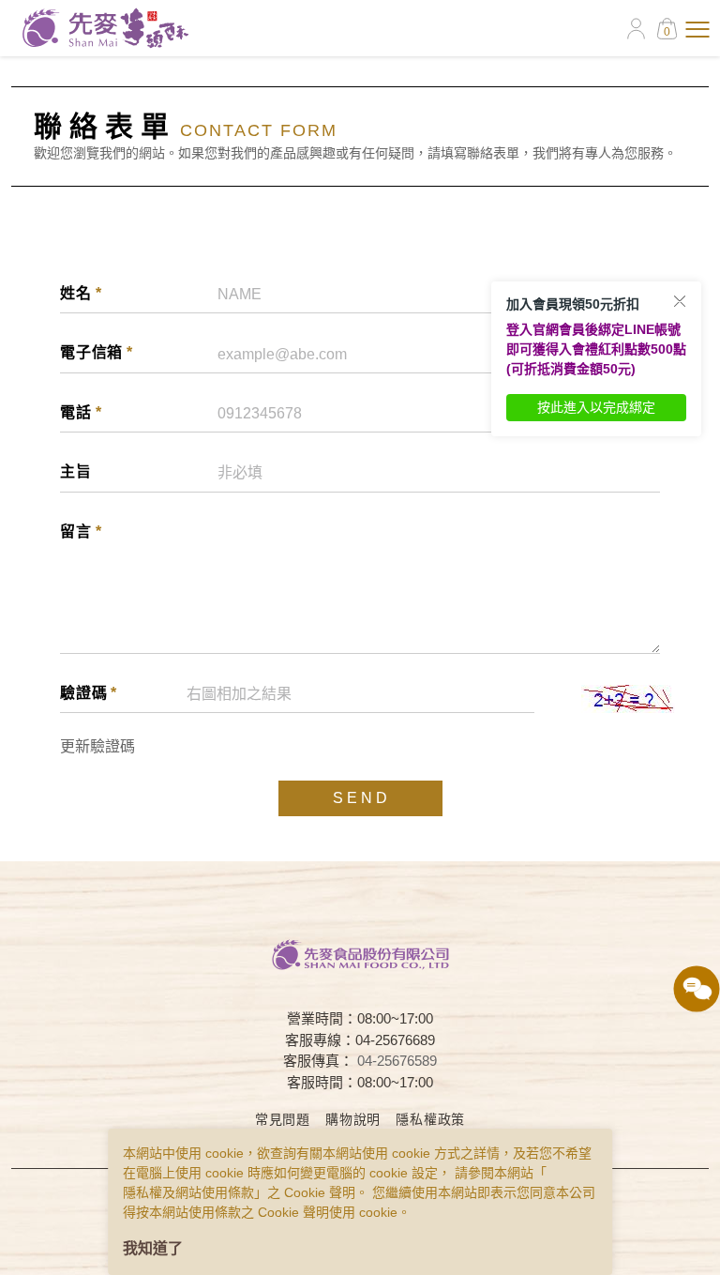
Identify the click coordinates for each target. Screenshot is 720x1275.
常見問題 (282, 1119)
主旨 (76, 471)
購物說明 (353, 1119)
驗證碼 (88, 693)
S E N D (360, 798)
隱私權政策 (430, 1119)
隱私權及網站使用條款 (188, 1192)
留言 (80, 531)
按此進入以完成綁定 (596, 407)
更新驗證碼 (97, 746)
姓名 (80, 293)
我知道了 (153, 1248)
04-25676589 (397, 1061)
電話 (80, 412)
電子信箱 (96, 352)
